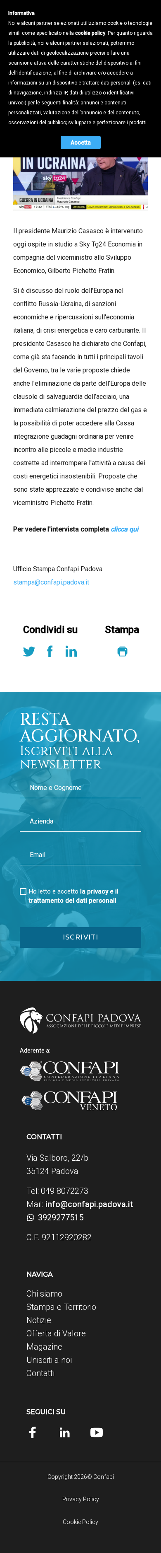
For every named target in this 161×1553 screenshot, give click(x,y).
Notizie (38, 1320)
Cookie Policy (80, 1522)
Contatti (40, 1373)
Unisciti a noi (49, 1360)
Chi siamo (44, 1294)
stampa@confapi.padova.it (51, 582)
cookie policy (90, 33)
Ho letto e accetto (73, 896)
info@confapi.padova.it (89, 1204)
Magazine (44, 1347)
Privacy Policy (80, 1499)
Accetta (81, 142)
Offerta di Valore (56, 1333)
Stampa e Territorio (61, 1307)
